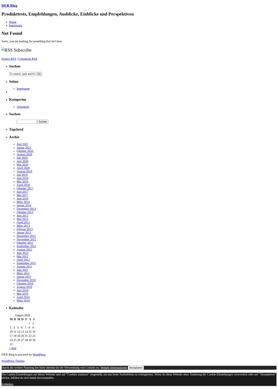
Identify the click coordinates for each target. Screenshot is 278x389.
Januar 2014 (24, 205)
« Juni (12, 348)
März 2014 (23, 202)
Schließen (7, 384)
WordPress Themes (13, 361)
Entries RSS (9, 58)
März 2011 (23, 273)
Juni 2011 (22, 270)
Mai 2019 (22, 181)
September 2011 (26, 263)
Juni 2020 (22, 161)
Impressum (15, 25)
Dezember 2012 (26, 236)
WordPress (39, 354)
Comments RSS (27, 58)
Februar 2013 (25, 229)
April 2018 (23, 185)
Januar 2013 (24, 232)
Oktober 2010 (25, 283)
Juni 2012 (22, 253)
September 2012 (26, 246)
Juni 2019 (22, 178)
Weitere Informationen (113, 367)
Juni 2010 (22, 290)
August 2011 (24, 266)
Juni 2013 (22, 215)
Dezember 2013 (26, 208)
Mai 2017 (22, 195)
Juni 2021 (22, 144)
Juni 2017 (22, 191)
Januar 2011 (24, 276)
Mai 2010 (22, 293)
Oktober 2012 (25, 242)
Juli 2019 (22, 174)
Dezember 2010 (26, 280)
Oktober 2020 (25, 151)
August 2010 (24, 287)
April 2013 (23, 222)
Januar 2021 (24, 147)
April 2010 (23, 297)
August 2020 (24, 154)
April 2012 (23, 259)
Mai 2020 (22, 164)
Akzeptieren (135, 367)
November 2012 (26, 239)
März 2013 (23, 225)
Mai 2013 (22, 219)
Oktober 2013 (25, 212)
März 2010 (23, 300)
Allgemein (23, 106)
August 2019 (24, 171)
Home (12, 22)
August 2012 (24, 249)
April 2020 (23, 168)
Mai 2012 (22, 256)
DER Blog (9, 6)
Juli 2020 (22, 157)
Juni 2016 (22, 198)
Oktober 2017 (25, 188)
